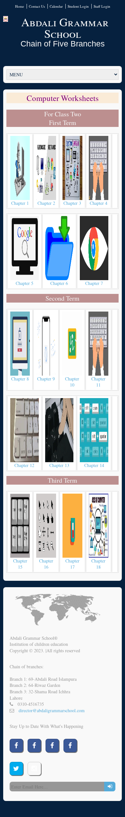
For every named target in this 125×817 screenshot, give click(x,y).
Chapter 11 (98, 382)
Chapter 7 (94, 283)
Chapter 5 (24, 283)
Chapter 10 (72, 382)
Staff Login (102, 6)
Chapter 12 (24, 465)
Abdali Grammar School (65, 27)
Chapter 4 (98, 203)
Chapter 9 (46, 379)
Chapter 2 (46, 203)
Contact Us (37, 6)
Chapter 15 (20, 564)
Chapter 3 (72, 203)
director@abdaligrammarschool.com (52, 710)
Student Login (78, 6)
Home (19, 6)
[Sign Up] (109, 786)
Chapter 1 (20, 203)
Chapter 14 (94, 465)
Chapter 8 (20, 379)
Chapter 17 (72, 564)
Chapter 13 (59, 465)
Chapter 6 (59, 283)
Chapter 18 (98, 564)
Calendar (56, 6)
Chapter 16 (46, 564)
